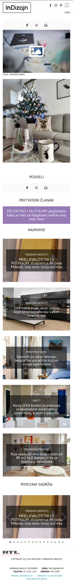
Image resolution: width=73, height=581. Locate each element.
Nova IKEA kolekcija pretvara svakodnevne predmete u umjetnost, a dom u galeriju (36, 409)
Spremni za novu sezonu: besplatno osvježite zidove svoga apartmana (36, 360)
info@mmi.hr (56, 568)
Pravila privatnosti (22, 575)
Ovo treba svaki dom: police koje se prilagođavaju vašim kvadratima (36, 312)
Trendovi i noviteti (36, 254)
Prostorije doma (36, 352)
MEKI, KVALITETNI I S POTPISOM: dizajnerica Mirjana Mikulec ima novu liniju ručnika (36, 263)
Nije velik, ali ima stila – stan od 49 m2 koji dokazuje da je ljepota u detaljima (36, 458)
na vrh (66, 551)
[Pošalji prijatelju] (46, 25)
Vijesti (36, 400)
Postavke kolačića (36, 578)
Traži (67, 12)
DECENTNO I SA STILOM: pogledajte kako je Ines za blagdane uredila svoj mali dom (36, 215)
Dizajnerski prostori (36, 449)
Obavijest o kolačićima (49, 575)
